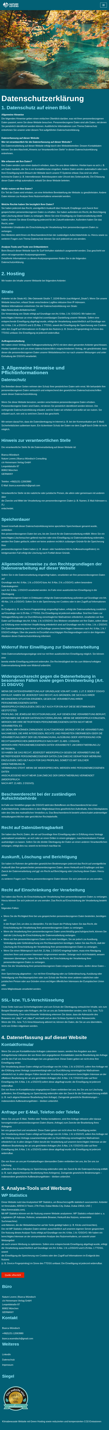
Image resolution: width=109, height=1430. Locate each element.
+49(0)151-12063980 (12, 1333)
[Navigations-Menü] (103, 5)
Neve (40, 1427)
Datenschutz (8, 1359)
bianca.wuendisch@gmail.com (17, 1338)
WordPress (66, 1427)
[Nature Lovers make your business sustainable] (10, 5)
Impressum (7, 1365)
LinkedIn (6, 1354)
